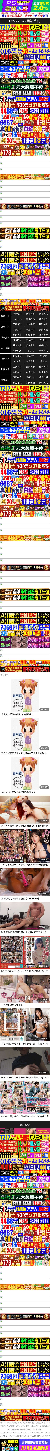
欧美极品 (30, 319)
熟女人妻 (30, 367)
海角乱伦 (30, 372)
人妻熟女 (17, 329)
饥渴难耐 (30, 335)
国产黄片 (17, 367)
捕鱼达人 (17, 345)
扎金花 (30, 351)
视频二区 (5, 327)
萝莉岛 (43, 361)
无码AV (5, 359)
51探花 (43, 356)
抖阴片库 (5, 369)
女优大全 (30, 361)
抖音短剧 (17, 356)
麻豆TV (30, 356)
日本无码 (43, 314)
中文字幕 (30, 324)
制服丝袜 (30, 329)
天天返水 (43, 351)
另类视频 (43, 329)
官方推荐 (5, 348)
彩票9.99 (17, 351)
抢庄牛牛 (30, 345)
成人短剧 (43, 377)
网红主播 (30, 314)
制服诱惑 (43, 372)
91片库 (17, 361)
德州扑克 (43, 345)
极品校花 (17, 383)
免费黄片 (43, 367)
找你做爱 (43, 335)
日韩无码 (43, 383)
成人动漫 (43, 319)
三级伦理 (17, 324)
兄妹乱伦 (30, 377)
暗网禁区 (17, 372)
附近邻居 (17, 335)
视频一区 (5, 316)
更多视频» (25, 1124)
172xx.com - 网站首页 (24, 21)
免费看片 (5, 380)
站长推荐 (5, 337)
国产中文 (17, 377)
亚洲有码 (17, 319)
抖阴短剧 (30, 383)
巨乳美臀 (43, 324)
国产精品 (17, 314)
